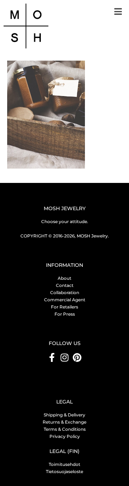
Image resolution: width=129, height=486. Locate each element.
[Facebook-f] (52, 357)
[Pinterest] (77, 357)
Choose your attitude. (64, 221)
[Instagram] (64, 357)
